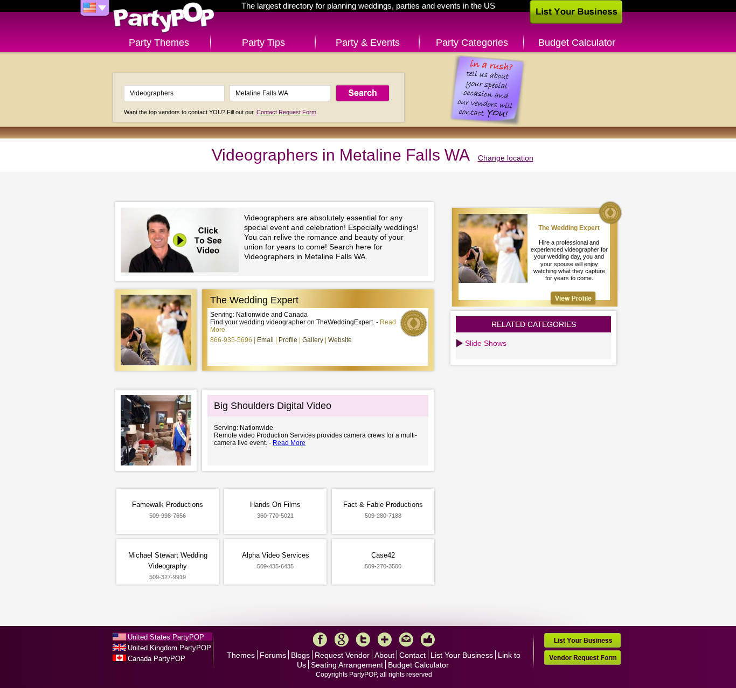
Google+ (342, 640)
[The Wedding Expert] (573, 298)
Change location (505, 158)
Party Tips (263, 42)
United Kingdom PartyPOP (169, 648)
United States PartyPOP (166, 637)
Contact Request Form (286, 112)
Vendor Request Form (582, 657)
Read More (289, 443)
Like (428, 640)
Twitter (363, 640)
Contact (412, 655)
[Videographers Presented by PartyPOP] (182, 241)
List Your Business (462, 655)
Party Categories (472, 42)
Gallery (312, 340)
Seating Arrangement (347, 665)
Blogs (300, 655)
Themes (241, 655)
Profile (288, 340)
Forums (273, 655)
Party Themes (159, 42)
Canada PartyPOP (156, 659)
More (385, 640)
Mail (406, 640)
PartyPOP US (164, 18)
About (384, 655)
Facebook (320, 640)
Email (265, 340)
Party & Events (368, 42)
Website (340, 340)
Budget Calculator (576, 42)
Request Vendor (342, 655)
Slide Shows (485, 343)
